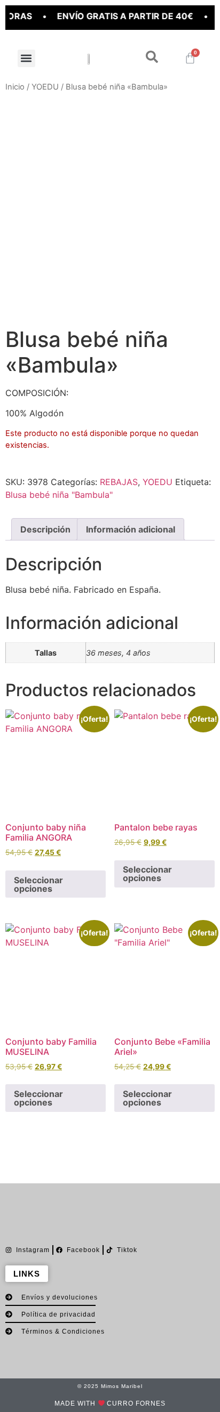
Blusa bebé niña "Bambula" (59, 494)
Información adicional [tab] (130, 529)
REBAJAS (119, 482)
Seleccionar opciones (38, 884)
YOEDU (45, 87)
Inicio (15, 87)
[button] (26, 58)
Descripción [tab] (45, 529)
